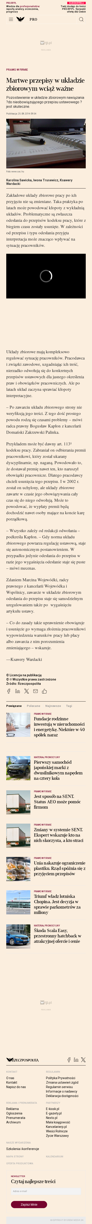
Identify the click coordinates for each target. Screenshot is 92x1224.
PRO (34, 19)
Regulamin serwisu (59, 1087)
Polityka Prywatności (60, 1078)
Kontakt (11, 1082)
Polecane (33, 706)
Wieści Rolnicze (57, 1131)
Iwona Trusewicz (45, 180)
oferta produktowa (19, 1163)
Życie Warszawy (57, 1135)
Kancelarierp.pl (56, 1127)
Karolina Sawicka (19, 180)
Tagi (69, 706)
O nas (10, 1078)
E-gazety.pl (54, 1113)
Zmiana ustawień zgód (62, 1082)
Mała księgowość (58, 1122)
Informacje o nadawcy (61, 1091)
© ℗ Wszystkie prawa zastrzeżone (31, 679)
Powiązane (14, 706)
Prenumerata (15, 1118)
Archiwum (13, 1122)
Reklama (12, 1109)
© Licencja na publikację (24, 675)
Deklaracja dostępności (62, 1096)
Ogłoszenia (14, 1113)
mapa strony (15, 1156)
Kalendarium (54, 1156)
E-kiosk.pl (52, 1109)
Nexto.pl (51, 1118)
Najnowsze (53, 706)
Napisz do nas (16, 1087)
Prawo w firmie (17, 69)
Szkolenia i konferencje (22, 1149)
